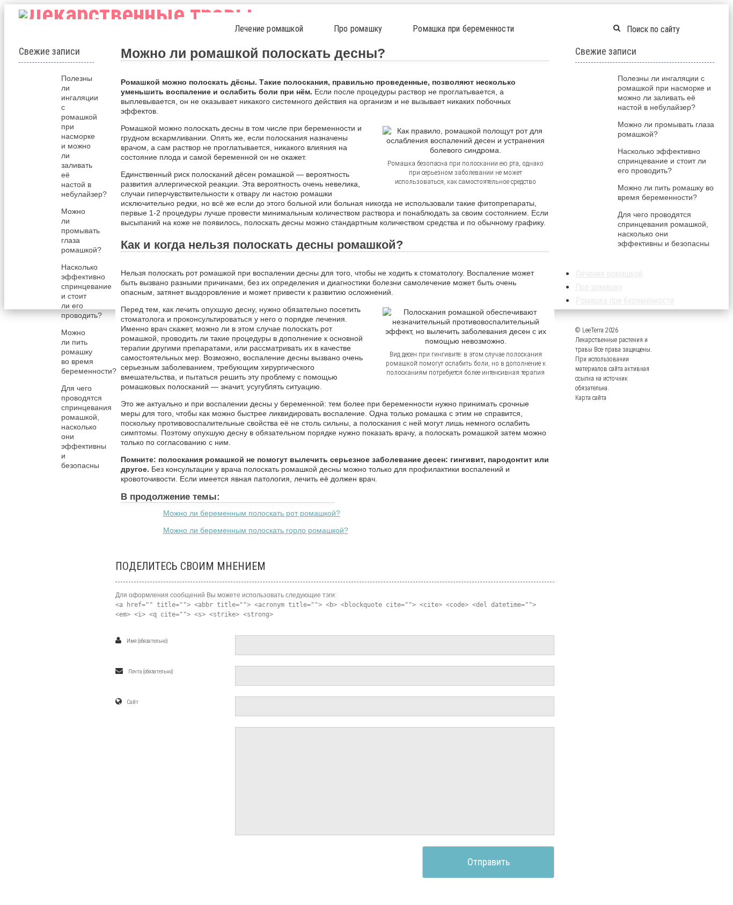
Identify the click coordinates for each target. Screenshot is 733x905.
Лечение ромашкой (268, 29)
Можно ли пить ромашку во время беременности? (88, 351)
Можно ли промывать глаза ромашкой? (81, 230)
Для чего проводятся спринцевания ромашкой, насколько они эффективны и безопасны (86, 427)
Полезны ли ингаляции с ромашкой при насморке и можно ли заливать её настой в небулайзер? (84, 136)
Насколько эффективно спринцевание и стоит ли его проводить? (662, 161)
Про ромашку (358, 29)
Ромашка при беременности (463, 29)
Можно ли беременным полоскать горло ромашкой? (255, 530)
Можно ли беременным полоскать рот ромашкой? (251, 513)
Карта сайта (590, 398)
